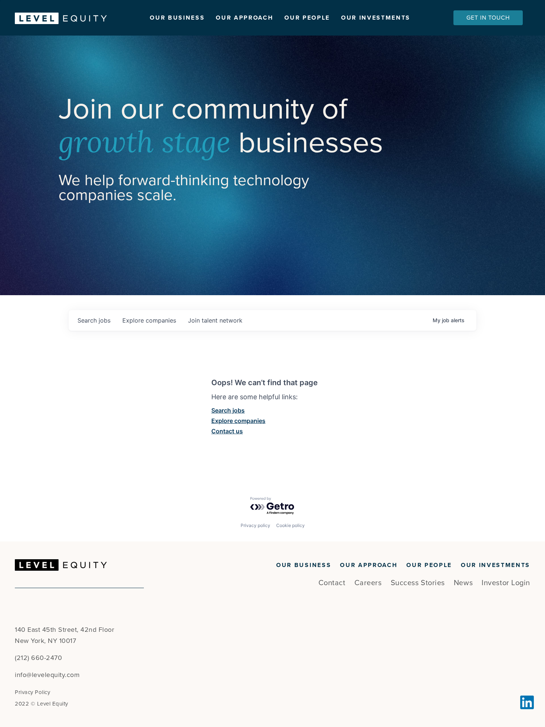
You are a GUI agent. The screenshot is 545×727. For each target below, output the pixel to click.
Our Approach (244, 17)
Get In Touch (488, 17)
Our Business (177, 17)
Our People (307, 17)
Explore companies (238, 420)
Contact (332, 582)
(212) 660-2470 (38, 658)
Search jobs (228, 410)
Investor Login (506, 582)
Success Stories (418, 582)
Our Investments (375, 17)
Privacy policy (255, 525)
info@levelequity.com (47, 675)
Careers (368, 582)
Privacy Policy (32, 692)
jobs (93, 320)
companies (149, 320)
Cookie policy (290, 525)
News (463, 582)
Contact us (227, 431)
